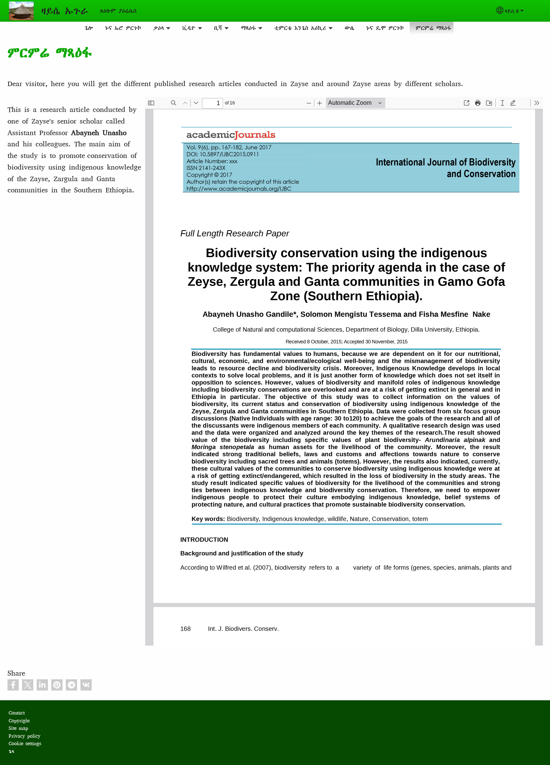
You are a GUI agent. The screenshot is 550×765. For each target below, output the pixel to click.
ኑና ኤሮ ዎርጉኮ (123, 28)
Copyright (19, 720)
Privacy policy (24, 736)
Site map (18, 728)
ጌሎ (89, 28)
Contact (17, 713)
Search (462, 28)
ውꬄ (349, 28)
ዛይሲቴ (512, 10)
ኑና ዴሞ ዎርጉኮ (385, 28)
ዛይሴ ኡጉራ (64, 11)
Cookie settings (25, 743)
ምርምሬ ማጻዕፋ (433, 28)
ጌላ (11, 751)
